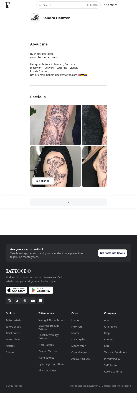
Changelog (110, 326)
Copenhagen (79, 352)
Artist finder (13, 333)
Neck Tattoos (46, 344)
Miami (75, 333)
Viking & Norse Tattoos (52, 320)
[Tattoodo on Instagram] (9, 300)
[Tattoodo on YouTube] (32, 300)
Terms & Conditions (116, 352)
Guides (10, 352)
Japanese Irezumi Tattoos (49, 327)
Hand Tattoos (46, 357)
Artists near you (80, 358)
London (75, 320)
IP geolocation (124, 385)
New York (76, 326)
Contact (108, 339)
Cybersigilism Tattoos (51, 364)
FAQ (106, 346)
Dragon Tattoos (48, 351)
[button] (55, 125)
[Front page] (7, 5)
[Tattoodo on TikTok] (17, 300)
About (107, 320)
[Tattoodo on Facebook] (40, 300)
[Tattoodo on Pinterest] (25, 300)
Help (107, 333)
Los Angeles (78, 339)
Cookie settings (113, 371)
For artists (110, 5)
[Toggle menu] (127, 5)
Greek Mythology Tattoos (49, 336)
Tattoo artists (13, 320)
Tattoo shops (13, 326)
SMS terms (110, 365)
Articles (10, 346)
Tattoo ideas (13, 339)
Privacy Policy (112, 358)
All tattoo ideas (47, 370)
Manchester (78, 346)
